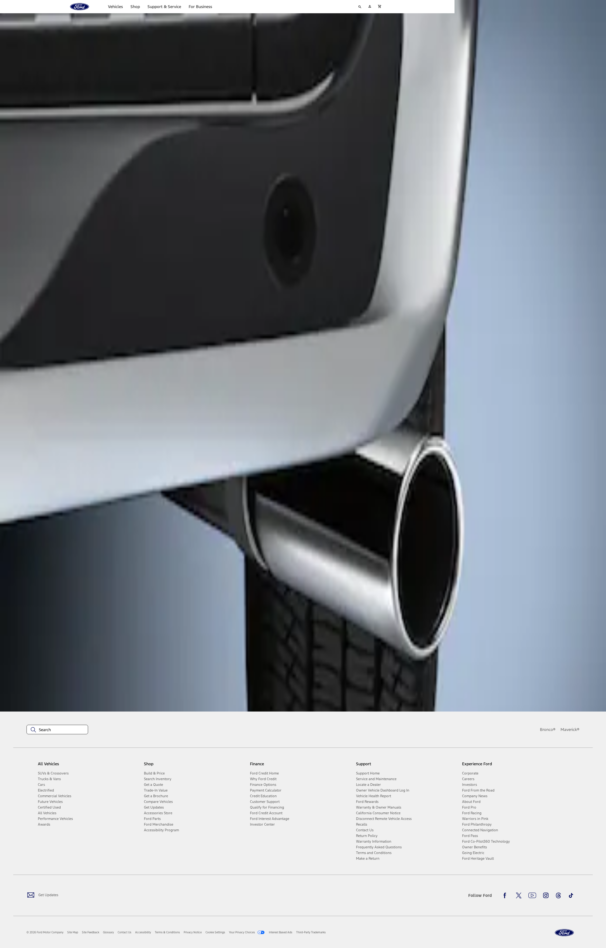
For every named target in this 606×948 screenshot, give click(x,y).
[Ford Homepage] (564, 932)
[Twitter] (518, 895)
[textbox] (57, 729)
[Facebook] (506, 895)
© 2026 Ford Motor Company (45, 932)
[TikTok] (571, 895)
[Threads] (558, 895)
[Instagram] (546, 895)
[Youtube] (532, 895)
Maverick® (570, 729)
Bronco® (548, 729)
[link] (72, 932)
